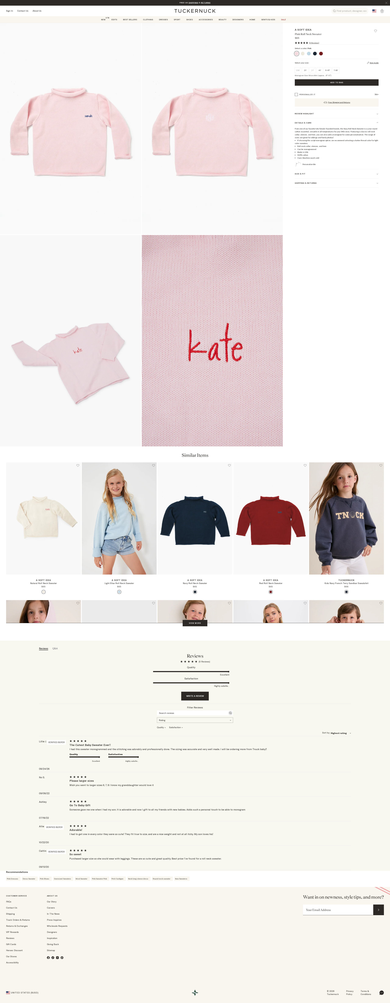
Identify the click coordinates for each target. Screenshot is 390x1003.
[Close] (386, 3)
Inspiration (52, 938)
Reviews (10, 938)
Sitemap (51, 950)
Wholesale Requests (57, 926)
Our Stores (11, 956)
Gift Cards (11, 944)
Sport (177, 19)
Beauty (223, 19)
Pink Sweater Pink (99, 879)
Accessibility (12, 962)
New (103, 19)
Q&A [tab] (55, 648)
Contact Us (22, 10)
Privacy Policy (350, 993)
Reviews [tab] (43, 648)
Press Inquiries (54, 920)
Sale (283, 19)
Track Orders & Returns (18, 920)
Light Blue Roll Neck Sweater (119, 583)
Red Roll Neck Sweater (270, 583)
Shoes (189, 19)
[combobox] (195, 720)
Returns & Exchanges (17, 926)
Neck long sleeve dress (138, 879)
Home (252, 19)
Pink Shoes (44, 879)
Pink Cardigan (117, 879)
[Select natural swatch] (43, 592)
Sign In (9, 10)
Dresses (163, 19)
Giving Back (53, 944)
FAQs (8, 901)
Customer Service (16, 896)
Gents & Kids (268, 19)
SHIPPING (193, 3)
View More (195, 623)
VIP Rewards (12, 932)
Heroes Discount (14, 950)
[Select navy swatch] (195, 592)
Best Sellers (130, 19)
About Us (37, 10)
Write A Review (195, 696)
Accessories (206, 19)
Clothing (148, 19)
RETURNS (206, 3)
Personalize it (307, 94)
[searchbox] (192, 713)
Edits (114, 19)
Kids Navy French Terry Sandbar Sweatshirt (346, 583)
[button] (377, 29)
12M (298, 70)
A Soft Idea (303, 29)
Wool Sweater (81, 879)
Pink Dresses (12, 879)
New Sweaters (181, 879)
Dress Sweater (29, 879)
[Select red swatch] (270, 592)
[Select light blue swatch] (119, 592)
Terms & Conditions (366, 993)
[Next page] (79, 579)
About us (52, 896)
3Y (312, 70)
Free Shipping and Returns (339, 102)
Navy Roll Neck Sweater (195, 583)
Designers (238, 19)
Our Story (51, 901)
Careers (51, 907)
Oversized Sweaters (62, 879)
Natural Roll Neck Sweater (43, 583)
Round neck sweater (161, 879)
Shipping (10, 913)
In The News (53, 913)
